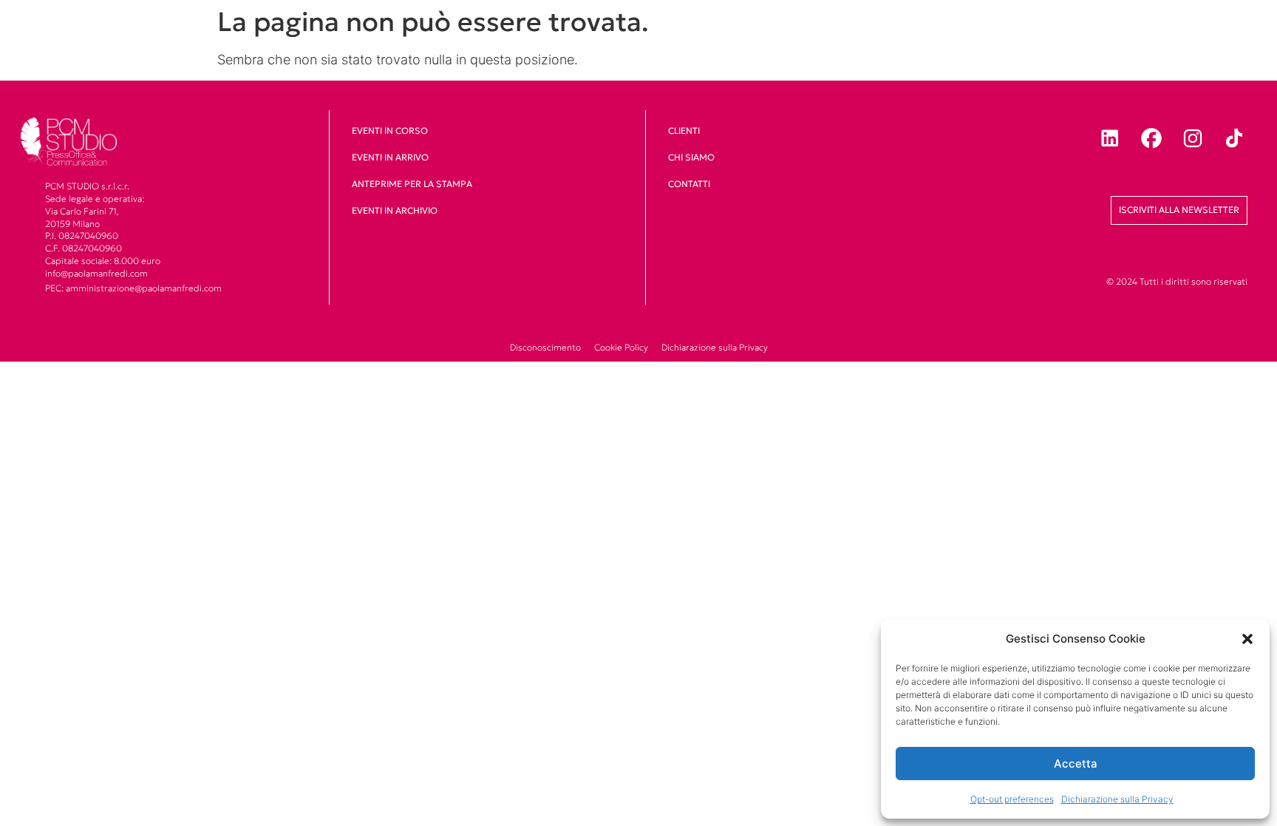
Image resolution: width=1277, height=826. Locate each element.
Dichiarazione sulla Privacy (1117, 799)
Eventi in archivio (394, 210)
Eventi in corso (390, 130)
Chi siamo (691, 157)
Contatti (689, 183)
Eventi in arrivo (390, 157)
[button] (1247, 639)
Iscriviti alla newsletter (1179, 209)
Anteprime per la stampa (412, 183)
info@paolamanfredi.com (96, 273)
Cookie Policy (621, 347)
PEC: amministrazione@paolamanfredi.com (133, 288)
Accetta (1075, 763)
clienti (684, 130)
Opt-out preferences (1012, 799)
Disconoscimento (545, 347)
